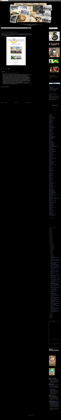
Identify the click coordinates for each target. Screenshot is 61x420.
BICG (49, 124)
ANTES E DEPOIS (51, 118)
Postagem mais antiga (28, 102)
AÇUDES (50, 116)
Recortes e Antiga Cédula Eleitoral (54, 262)
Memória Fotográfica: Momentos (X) (55, 259)
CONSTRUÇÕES (51, 138)
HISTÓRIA (50, 163)
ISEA (49, 166)
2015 (50, 241)
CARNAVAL (50, 129)
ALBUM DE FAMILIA (51, 117)
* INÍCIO (50, 86)
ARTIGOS (50, 119)
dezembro (52, 244)
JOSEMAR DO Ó (51, 170)
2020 (50, 235)
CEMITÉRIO (50, 130)
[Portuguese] (51, 45)
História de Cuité (52, 389)
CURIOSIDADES (51, 142)
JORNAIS (50, 169)
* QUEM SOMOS (51, 87)
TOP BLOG (50, 209)
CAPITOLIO (50, 128)
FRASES (50, 159)
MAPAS (50, 174)
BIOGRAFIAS (51, 125)
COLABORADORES (51, 136)
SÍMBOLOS (50, 205)
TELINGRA (50, 208)
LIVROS (50, 171)
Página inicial (16, 102)
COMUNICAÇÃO (51, 137)
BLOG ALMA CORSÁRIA (53, 378)
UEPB (50, 212)
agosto (52, 249)
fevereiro (52, 256)
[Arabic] (57, 45)
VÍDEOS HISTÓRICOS (52, 215)
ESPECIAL (50, 150)
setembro (52, 248)
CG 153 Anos (50, 133)
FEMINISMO (50, 155)
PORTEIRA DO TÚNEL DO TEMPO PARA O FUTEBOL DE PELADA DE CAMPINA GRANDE (54, 403)
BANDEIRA (50, 123)
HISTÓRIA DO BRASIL (52, 164)
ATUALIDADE (51, 120)
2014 (50, 242)
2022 (50, 233)
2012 (50, 314)
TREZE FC (50, 210)
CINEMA (50, 135)
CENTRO (50, 131)
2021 (50, 234)
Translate (55, 29)
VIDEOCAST (50, 214)
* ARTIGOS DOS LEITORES (52, 90)
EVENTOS (50, 153)
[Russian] (50, 45)
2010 (50, 316)
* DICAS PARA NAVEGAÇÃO (53, 89)
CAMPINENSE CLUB (52, 127)
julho (51, 250)
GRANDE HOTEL (51, 162)
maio (51, 252)
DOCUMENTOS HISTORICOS (53, 146)
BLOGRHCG (50, 126)
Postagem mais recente (4, 102)
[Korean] (55, 45)
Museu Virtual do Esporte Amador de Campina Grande (54, 401)
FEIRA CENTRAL (51, 154)
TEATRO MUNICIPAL (52, 207)
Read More (2, 68)
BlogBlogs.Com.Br (30, 415)
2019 (50, 236)
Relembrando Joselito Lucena (54, 307)
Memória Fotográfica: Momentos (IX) (55, 265)
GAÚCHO (50, 160)
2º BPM (50, 115)
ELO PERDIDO (51, 148)
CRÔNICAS (50, 140)
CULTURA (50, 141)
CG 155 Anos (50, 134)
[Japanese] (53, 45)
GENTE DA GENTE (51, 161)
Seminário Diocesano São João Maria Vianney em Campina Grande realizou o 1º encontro (16, 34)
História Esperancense (53, 395)
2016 (50, 240)
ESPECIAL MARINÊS (52, 151)
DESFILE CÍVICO (51, 143)
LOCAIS (50, 172)
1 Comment (5, 68)
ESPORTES (50, 152)
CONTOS (50, 139)
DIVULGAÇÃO (51, 144)
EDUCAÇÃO (50, 147)
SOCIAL (50, 206)
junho (51, 251)
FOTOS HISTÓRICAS (52, 158)
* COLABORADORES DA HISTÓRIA (53, 88)
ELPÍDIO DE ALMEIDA (52, 149)
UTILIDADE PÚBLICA (52, 213)
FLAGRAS (50, 156)
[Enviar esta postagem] (9, 68)
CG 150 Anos (50, 132)
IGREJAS (50, 165)
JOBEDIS (50, 168)
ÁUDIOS (50, 121)
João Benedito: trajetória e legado (54, 396)
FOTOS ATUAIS (51, 157)
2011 (50, 315)
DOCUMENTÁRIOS (51, 145)
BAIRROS (50, 122)
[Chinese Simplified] (59, 45)
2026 (50, 228)
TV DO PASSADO (51, 211)
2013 (50, 243)
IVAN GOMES (51, 167)
